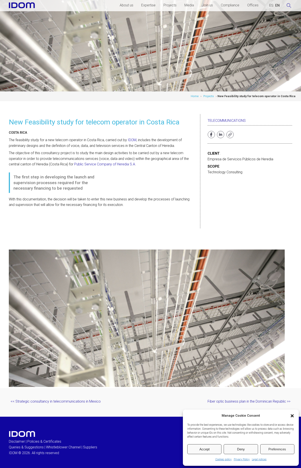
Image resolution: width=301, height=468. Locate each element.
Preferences (277, 449)
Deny (241, 449)
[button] (292, 416)
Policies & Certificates (44, 441)
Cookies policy (223, 459)
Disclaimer (17, 441)
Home (195, 96)
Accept (204, 449)
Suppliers (90, 447)
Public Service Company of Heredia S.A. (105, 164)
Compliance (230, 5)
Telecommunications (227, 120)
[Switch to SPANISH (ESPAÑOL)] (271, 5)
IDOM (132, 140)
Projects (170, 5)
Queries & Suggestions (26, 447)
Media (189, 5)
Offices (252, 5)
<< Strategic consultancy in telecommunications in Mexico (56, 401)
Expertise (148, 5)
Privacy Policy (242, 459)
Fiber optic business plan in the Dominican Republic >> (249, 401)
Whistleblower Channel (63, 447)
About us (126, 5)
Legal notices (259, 459)
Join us (207, 5)
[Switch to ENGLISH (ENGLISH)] (277, 5)
